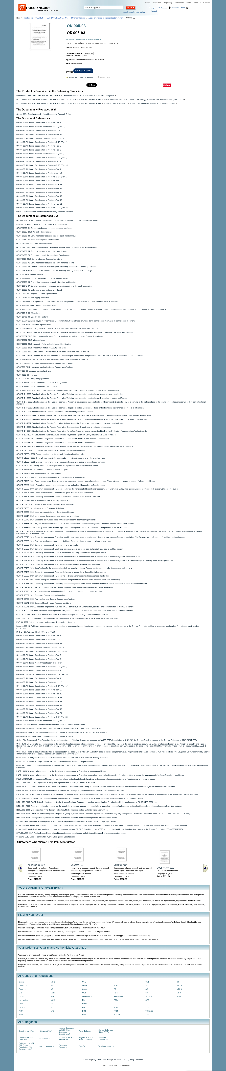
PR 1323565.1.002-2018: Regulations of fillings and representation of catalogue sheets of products (55, 783)
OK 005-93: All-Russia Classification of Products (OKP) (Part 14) (42, 177)
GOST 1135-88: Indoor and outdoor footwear (34, 243)
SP (146, 993)
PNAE (84, 1004)
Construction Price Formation (26, 1039)
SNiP (147, 982)
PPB (84, 1015)
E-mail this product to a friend (81, 77)
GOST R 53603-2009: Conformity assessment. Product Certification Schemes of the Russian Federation (58, 497)
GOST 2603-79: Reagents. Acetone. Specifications (36, 294)
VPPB (179, 989)
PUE (115, 985)
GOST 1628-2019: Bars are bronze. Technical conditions (39, 259)
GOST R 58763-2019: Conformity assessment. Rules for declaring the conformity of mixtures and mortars (58, 564)
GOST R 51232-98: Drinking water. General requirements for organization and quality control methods (57, 466)
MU (52, 1004)
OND (84, 982)
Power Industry (85, 1031)
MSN (53, 993)
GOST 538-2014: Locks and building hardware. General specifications (44, 367)
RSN (116, 1007)
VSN (179, 996)
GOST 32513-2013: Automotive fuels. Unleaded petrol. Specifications (43, 344)
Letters (22, 1007)
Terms (188, 3)
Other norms (87, 996)
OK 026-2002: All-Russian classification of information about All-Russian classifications (50, 725)
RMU (116, 1000)
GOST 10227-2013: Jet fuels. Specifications (34, 232)
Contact (206, 3)
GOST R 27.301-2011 (36, 865)
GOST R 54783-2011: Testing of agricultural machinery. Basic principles (45, 504)
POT (84, 1011)
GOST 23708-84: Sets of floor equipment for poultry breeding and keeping (45, 282)
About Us (197, 3)
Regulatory (167, 3)
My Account (162, 8)
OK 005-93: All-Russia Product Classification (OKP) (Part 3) (40, 138)
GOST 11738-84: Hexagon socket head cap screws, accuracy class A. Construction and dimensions (56, 247)
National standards (46, 1046)
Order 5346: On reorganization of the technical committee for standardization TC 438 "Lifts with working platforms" (62, 758)
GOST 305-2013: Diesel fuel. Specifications (33, 325)
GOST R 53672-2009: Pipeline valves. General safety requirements (43, 500)
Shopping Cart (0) (178, 7)
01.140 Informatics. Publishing (115, 103)
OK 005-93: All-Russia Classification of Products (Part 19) (39, 196)
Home (147, 3)
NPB (52, 1011)
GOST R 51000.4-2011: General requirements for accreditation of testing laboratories (50, 454)
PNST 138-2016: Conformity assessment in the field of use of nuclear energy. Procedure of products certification (61, 771)
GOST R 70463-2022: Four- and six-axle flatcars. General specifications (45, 599)
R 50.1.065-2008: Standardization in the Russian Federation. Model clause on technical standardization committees (62, 810)
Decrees (22, 989)
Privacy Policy (128, 1060)
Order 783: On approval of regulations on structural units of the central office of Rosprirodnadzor (54, 762)
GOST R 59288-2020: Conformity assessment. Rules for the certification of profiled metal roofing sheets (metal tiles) (62, 576)
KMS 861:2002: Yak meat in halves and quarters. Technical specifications (45, 622)
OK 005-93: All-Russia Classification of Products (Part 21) (39, 204)
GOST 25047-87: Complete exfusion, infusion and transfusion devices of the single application (53, 286)
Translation (156, 3)
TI (146, 1004)
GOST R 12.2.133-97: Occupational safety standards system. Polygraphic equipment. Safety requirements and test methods (66, 435)
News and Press (104, 1060)
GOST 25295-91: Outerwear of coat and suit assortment (39, 290)
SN (146, 985)
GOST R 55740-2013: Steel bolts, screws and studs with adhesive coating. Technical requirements (56, 520)
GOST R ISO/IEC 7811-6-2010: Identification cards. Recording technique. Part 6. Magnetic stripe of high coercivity (62, 615)
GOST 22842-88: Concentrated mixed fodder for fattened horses (42, 278)
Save (168, 85)
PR (115, 982)
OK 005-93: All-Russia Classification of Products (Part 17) (39, 134)
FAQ (94, 1060)
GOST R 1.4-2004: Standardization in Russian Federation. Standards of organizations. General (54, 412)
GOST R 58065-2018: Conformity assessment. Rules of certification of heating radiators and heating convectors (61, 553)
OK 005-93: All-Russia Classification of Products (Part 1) (39, 123)
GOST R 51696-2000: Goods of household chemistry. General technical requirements (50, 477)
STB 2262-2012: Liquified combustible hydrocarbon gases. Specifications (45, 837)
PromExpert (28, 18)
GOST (21, 996)
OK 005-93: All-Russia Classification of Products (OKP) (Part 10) (42, 165)
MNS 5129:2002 (120, 865)
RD (115, 989)
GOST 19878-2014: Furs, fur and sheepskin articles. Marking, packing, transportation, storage (54, 271)
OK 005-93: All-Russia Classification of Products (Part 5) (39, 146)
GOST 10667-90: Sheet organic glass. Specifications (37, 240)
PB (83, 1000)
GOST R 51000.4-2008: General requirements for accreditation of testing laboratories (50, 450)
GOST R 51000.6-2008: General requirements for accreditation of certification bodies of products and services (60, 458)
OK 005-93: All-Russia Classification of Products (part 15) (39, 181)
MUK (53, 1000)
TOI (147, 1007)
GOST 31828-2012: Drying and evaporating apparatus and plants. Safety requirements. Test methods (57, 328)
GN (20, 993)
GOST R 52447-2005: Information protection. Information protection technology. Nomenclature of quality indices (60, 485)
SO (146, 989)
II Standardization (78, 18)
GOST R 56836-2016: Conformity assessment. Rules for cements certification (47, 545)
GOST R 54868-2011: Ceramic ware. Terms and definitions (40, 508)
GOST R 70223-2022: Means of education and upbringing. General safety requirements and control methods (59, 591)
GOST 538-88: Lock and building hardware (33, 371)
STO (147, 1000)
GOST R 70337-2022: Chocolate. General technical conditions (41, 595)
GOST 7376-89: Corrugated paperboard (32, 379)
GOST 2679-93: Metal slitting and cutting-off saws (36, 305)
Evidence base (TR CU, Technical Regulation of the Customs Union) (27, 1046)
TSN (147, 1015)
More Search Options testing (134, 12)
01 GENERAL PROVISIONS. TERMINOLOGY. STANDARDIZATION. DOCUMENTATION (65, 100)
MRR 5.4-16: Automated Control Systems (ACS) (35, 632)
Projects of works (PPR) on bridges (86, 1039)
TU (178, 982)
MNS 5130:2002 (77, 865)
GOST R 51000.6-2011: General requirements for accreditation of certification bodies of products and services (60, 462)
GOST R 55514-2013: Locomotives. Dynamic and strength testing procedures (47, 516)
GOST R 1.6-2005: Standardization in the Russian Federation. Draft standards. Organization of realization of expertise (63, 427)
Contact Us (116, 1060)
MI (52, 985)
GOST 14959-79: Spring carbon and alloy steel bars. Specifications (43, 255)
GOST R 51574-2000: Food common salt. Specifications (39, 473)
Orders (85, 989)
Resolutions (118, 996)
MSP (52, 996)
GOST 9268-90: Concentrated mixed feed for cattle (36, 386)
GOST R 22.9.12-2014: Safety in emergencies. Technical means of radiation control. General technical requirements (62, 439)
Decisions (23, 985)
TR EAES (149, 1011)
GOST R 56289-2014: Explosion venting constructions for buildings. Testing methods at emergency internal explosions (63, 541)
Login (153, 8)
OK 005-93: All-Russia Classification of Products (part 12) (39, 173)
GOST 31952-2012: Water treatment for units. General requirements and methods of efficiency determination (59, 336)
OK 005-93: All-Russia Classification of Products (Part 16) (39, 185)
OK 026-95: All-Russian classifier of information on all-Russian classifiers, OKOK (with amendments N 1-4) (59, 728)
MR (52, 989)
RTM (116, 1011)
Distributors (179, 3)
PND (84, 1007)
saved (154, 11)
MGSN (53, 982)
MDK (21, 1011)
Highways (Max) (45, 1031)
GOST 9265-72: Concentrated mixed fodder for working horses (41, 383)
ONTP (84, 985)
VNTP (179, 985)
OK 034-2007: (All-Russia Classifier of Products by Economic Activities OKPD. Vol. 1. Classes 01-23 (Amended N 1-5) (63, 732)
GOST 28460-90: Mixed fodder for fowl (31, 317)
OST (84, 993)
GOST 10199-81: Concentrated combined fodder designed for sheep (43, 228)
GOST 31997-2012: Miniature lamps (30, 340)
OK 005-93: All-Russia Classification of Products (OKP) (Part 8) (41, 158)
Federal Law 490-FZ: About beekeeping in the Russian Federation (42, 224)
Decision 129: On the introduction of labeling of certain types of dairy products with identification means (57, 220)
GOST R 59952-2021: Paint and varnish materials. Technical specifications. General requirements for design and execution (65, 587)
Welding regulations (106, 1046)
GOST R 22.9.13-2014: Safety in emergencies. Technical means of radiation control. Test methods (55, 443)
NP (52, 1015)
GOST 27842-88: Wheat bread (28, 313)
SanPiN (117, 1015)
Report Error (105, 77)
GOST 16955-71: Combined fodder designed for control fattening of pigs (45, 263)
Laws (21, 1004)
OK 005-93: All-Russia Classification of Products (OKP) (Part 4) (41, 142)
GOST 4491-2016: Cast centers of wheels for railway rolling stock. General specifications (52, 359)
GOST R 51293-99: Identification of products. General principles (42, 470)
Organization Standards (64, 1046)
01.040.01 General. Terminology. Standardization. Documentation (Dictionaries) (152, 100)
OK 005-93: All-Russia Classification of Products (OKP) (38, 130)
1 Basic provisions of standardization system (105, 18)
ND (52, 1007)
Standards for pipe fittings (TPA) (105, 1031)
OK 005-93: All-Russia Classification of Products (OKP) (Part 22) (42, 208)
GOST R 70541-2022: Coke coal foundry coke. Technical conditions (43, 603)
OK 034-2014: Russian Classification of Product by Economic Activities (44, 114)
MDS (21, 1015)
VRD (179, 993)
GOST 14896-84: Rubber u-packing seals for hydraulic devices (41, 251)
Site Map (139, 1060)
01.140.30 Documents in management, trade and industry (152, 103)
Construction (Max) (27, 1031)
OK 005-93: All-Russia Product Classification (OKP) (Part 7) (40, 154)
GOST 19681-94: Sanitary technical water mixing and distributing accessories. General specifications (56, 267)
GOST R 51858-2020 (165, 868)
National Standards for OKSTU (66, 1039)
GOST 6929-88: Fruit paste (27, 375)
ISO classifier (21, 100)
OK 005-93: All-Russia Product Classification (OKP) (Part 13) (40, 127)
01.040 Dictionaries (110, 100)
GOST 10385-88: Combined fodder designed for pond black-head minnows (46, 236)
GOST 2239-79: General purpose (29, 274)
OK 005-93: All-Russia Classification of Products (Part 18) (39, 192)
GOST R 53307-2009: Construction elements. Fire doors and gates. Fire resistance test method (54, 493)
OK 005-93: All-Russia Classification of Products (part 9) (38, 161)
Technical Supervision (103, 1039)
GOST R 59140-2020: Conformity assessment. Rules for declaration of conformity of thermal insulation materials (61, 572)
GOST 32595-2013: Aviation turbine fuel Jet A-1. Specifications (41, 348)
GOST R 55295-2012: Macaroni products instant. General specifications (45, 512)
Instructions (23, 1000)
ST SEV (148, 996)
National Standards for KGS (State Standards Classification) (66, 1031)
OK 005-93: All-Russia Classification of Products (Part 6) (39, 150)
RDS (116, 993)
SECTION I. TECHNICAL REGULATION (51, 18)
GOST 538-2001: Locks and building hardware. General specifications (44, 363)
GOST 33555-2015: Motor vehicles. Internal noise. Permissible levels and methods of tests (52, 352)
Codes (21, 982)
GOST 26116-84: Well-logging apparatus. (32, 298)
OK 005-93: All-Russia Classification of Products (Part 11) (39, 169)
